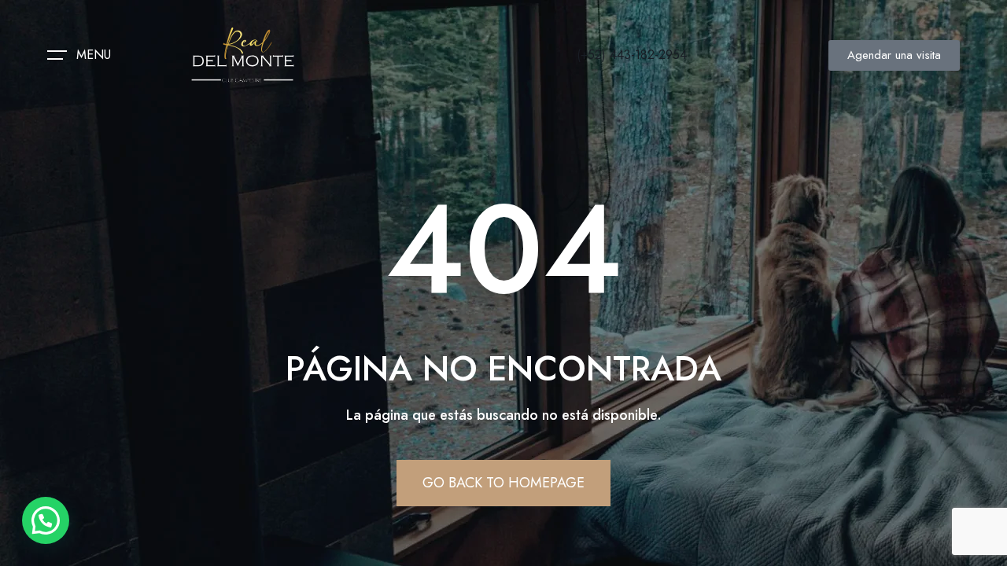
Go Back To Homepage (503, 482)
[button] (45, 520)
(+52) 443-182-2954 (632, 55)
